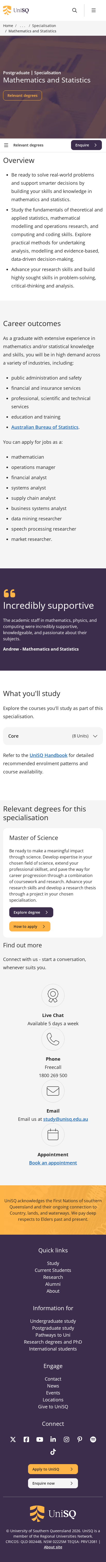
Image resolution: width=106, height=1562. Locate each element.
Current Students (53, 1270)
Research (53, 1277)
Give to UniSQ (53, 1406)
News (53, 1386)
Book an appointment (53, 1163)
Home (8, 25)
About (53, 1291)
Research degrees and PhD (53, 1342)
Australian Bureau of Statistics (44, 427)
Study (53, 1263)
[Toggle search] (74, 10)
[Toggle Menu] (93, 10)
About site (53, 1547)
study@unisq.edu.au (65, 1119)
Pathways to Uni (53, 1335)
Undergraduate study (53, 1321)
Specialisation (44, 25)
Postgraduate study (53, 1328)
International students (53, 1349)
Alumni (53, 1284)
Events (53, 1393)
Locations (53, 1400)
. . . (22, 26)
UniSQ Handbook (48, 755)
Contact (53, 1379)
